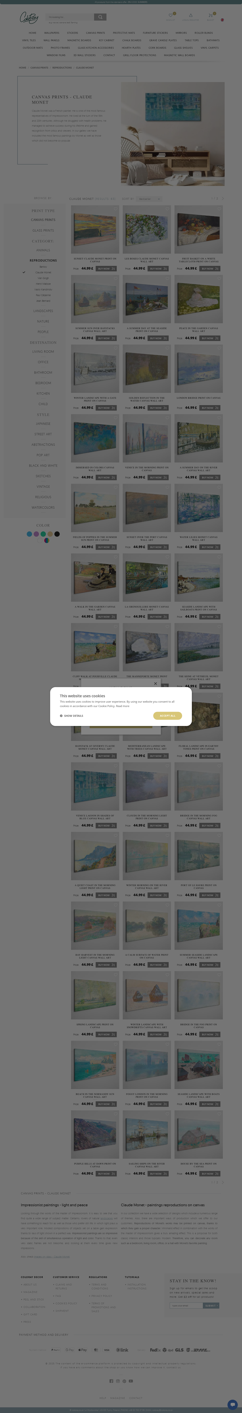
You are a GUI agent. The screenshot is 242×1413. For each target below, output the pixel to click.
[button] (71, 716)
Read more (122, 706)
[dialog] (121, 706)
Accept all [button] (167, 715)
